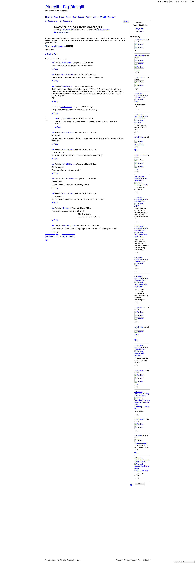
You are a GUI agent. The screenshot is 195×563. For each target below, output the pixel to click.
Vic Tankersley (67, 30)
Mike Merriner (66, 63)
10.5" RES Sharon (67, 132)
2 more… (137, 70)
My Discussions (66, 21)
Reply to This (51, 54)
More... (140, 483)
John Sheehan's (141, 96)
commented (138, 95)
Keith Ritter (65, 208)
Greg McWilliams (67, 74)
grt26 (136, 102)
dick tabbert (138, 258)
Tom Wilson (69, 118)
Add (127, 21)
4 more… (137, 169)
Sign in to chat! (179, 561)
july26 (136, 206)
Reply (55, 69)
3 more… (137, 384)
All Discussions (51, 21)
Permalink (53, 63)
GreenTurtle (139, 145)
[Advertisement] (137, 521)
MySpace (51, 46)
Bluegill (62, 560)
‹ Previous (50, 236)
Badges (119, 560)
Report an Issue (130, 560)
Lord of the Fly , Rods (69, 225)
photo (143, 97)
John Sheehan (139, 39)
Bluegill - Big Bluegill (64, 6)
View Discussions (62, 32)
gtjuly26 (137, 122)
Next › (71, 236)
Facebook (61, 46)
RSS (47, 240)
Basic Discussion (103, 30)
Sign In (166, 1)
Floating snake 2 (140, 185)
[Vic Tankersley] (49, 31)
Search (193, 1)
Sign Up (160, 1)
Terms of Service (144, 560)
